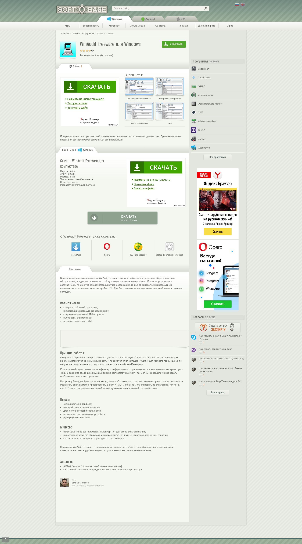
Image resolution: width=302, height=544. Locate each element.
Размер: (64, 176)
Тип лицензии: (87, 55)
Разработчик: (67, 185)
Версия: (64, 171)
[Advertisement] (124, 338)
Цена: (63, 182)
